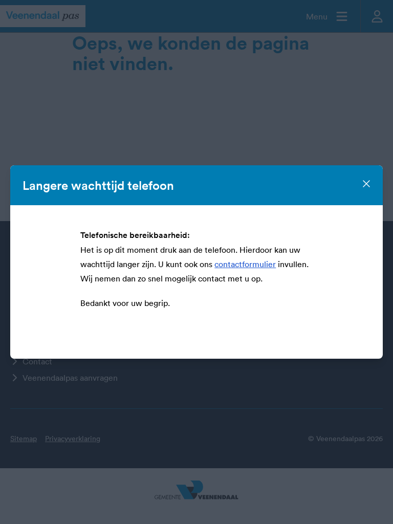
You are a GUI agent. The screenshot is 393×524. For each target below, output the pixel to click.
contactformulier (245, 264)
